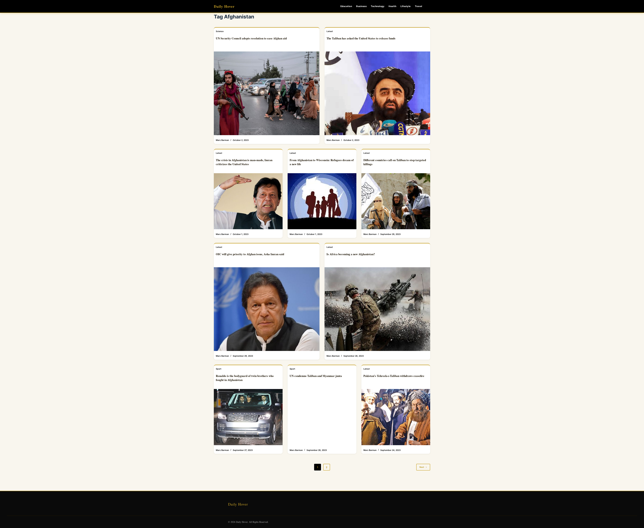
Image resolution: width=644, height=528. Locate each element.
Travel (418, 6)
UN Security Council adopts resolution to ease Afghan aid (251, 38)
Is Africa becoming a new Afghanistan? (351, 254)
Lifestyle (405, 6)
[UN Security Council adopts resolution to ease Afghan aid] (267, 93)
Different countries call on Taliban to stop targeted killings (394, 162)
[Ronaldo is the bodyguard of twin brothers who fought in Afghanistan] (248, 417)
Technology (377, 6)
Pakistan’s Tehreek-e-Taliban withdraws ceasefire (393, 376)
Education (346, 6)
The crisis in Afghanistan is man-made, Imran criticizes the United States (244, 162)
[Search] (429, 6)
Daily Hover (224, 6)
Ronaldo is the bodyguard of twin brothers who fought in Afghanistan (245, 378)
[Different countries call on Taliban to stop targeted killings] (395, 201)
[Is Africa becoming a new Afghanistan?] (377, 309)
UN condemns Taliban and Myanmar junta (316, 376)
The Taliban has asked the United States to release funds (361, 38)
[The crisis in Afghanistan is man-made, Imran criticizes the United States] (248, 201)
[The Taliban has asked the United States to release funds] (377, 93)
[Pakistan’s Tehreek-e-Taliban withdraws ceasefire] (395, 417)
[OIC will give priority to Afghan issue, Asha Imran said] (267, 309)
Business (361, 6)
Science (220, 31)
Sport (218, 369)
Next (421, 467)
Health (392, 6)
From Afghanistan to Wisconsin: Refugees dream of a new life (322, 162)
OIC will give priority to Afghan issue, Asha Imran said (250, 254)
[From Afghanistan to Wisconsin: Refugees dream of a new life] (322, 201)
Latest (330, 31)
